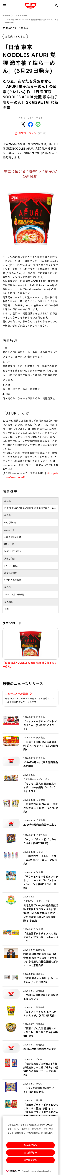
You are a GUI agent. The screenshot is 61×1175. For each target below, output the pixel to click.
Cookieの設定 (30, 1145)
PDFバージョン (33, 133)
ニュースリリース (21, 15)
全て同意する (30, 1160)
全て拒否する (30, 1152)
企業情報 (6, 15)
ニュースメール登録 (16, 693)
